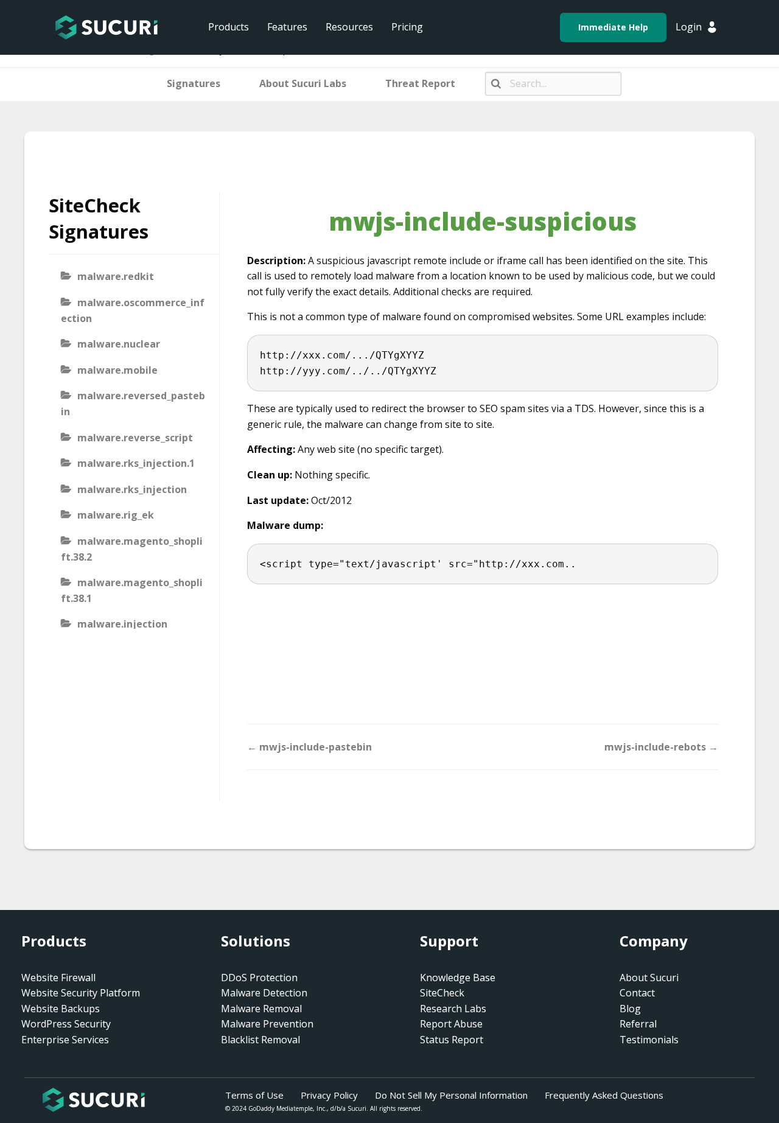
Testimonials (649, 1039)
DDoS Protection (259, 977)
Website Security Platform (80, 992)
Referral (638, 1023)
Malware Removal (261, 1008)
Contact (637, 992)
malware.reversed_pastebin (133, 403)
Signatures (193, 83)
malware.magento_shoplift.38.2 (132, 549)
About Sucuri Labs (302, 83)
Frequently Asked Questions (604, 1095)
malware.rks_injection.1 (136, 463)
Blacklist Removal (260, 1039)
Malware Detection (264, 992)
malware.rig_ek (115, 515)
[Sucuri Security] (106, 27)
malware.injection (122, 624)
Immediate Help (613, 27)
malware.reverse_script (135, 437)
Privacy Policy (329, 1095)
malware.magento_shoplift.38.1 (132, 590)
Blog (630, 1008)
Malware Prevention (267, 1023)
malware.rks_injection (132, 489)
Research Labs (453, 1008)
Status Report (451, 1039)
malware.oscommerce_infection (132, 310)
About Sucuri (649, 977)
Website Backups (60, 1008)
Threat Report (420, 83)
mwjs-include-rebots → (661, 747)
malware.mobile (117, 370)
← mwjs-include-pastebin (309, 747)
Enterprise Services (65, 1039)
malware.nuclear (118, 344)
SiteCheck (442, 992)
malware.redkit (115, 276)
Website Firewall (58, 977)
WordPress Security (66, 1023)
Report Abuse (451, 1023)
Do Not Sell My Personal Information (451, 1095)
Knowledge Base (457, 977)
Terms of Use (254, 1095)
